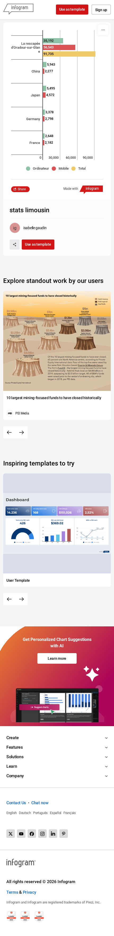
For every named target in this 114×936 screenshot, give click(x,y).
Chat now (40, 802)
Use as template (72, 9)
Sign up (101, 10)
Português (40, 813)
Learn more (57, 658)
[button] (39, 168)
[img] (44, 64)
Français (69, 813)
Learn (11, 766)
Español (55, 813)
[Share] (15, 244)
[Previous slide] (9, 432)
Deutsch (25, 813)
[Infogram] (18, 9)
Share (22, 189)
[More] (103, 30)
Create (12, 737)
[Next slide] (21, 432)
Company (15, 775)
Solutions (14, 756)
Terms (12, 892)
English (11, 813)
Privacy (29, 892)
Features (14, 747)
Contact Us (16, 802)
